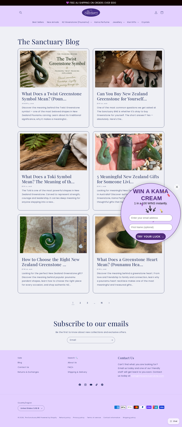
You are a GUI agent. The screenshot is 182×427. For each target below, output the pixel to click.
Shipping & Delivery (77, 372)
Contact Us (23, 367)
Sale (20, 358)
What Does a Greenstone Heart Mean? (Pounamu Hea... (127, 262)
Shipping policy (129, 417)
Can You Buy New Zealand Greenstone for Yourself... (122, 96)
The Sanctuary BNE (32, 418)
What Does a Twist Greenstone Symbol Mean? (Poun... (52, 96)
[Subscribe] (112, 340)
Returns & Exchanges (28, 372)
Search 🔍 (73, 358)
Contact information (111, 417)
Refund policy (65, 417)
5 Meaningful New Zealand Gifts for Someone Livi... (128, 179)
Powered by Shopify (49, 418)
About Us (72, 362)
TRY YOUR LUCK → (150, 236)
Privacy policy (78, 417)
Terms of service (94, 417)
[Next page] (109, 303)
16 (102, 303)
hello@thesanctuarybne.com (147, 375)
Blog (20, 362)
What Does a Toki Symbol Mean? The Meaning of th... (48, 179)
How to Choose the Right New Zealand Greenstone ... (51, 262)
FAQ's (70, 367)
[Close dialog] (177, 187)
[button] (21, 12)
